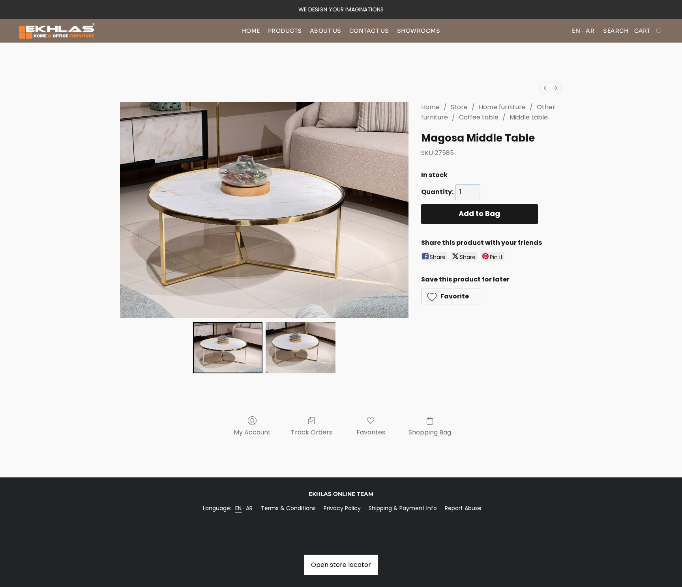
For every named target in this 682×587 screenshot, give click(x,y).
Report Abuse (463, 508)
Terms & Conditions (288, 508)
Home (251, 30)
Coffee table (478, 117)
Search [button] (615, 30)
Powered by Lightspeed (341, 522)
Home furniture (502, 107)
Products (285, 30)
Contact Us (369, 30)
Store (459, 107)
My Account (252, 432)
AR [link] (249, 508)
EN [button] (576, 30)
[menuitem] (545, 88)
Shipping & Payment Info (403, 508)
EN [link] (238, 508)
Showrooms (418, 30)
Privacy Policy (342, 508)
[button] (57, 31)
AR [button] (590, 30)
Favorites (370, 432)
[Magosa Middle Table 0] (228, 347)
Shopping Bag (429, 432)
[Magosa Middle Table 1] (300, 347)
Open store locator (341, 564)
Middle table (529, 117)
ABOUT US (325, 30)
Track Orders (311, 432)
